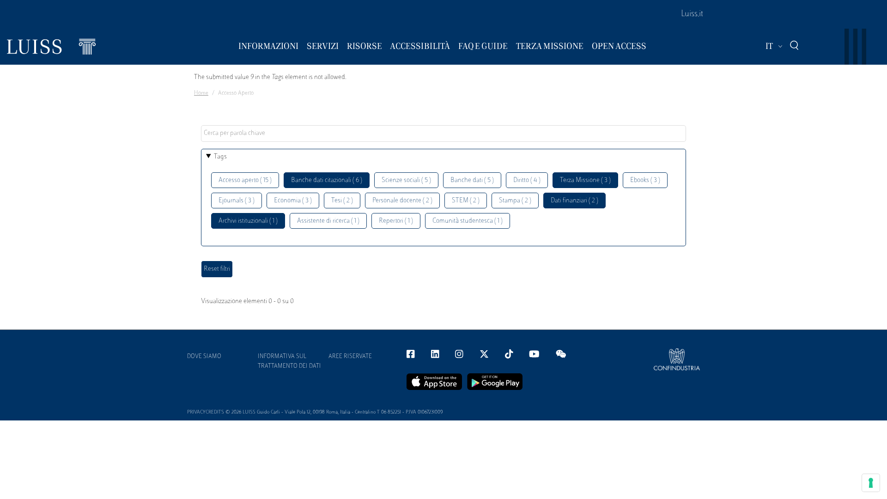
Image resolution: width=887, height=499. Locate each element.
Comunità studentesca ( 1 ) (467, 221)
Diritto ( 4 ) (527, 180)
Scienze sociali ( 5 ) (406, 180)
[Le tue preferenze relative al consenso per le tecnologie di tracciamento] (871, 483)
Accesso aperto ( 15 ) (245, 180)
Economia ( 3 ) (293, 200)
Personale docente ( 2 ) (402, 200)
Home (201, 93)
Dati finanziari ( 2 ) (574, 200)
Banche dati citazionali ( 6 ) (326, 180)
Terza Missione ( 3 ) (585, 180)
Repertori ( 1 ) (396, 221)
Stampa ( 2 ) (515, 200)
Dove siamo (204, 356)
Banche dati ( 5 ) (472, 180)
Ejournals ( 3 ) (237, 200)
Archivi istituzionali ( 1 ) (248, 221)
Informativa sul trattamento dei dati (289, 361)
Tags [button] (220, 156)
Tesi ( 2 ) (342, 200)
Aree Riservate (350, 356)
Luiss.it (692, 14)
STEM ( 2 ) (466, 200)
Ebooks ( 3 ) (645, 180)
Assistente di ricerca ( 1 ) (328, 221)
